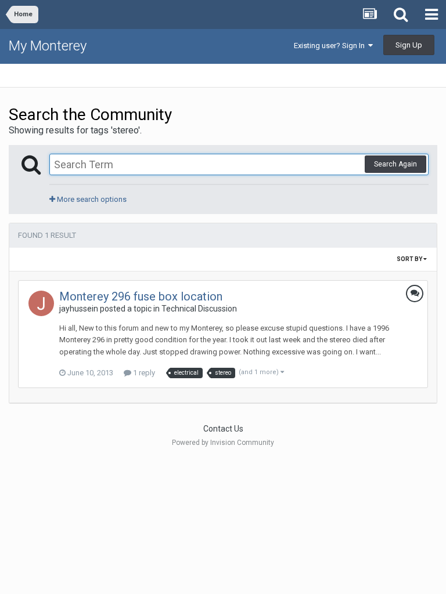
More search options (91, 199)
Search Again (395, 164)
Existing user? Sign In (331, 45)
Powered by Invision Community (223, 443)
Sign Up (408, 45)
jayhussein (78, 308)
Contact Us (223, 428)
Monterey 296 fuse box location (140, 296)
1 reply (143, 372)
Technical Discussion (199, 308)
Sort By (410, 259)
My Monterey (48, 46)
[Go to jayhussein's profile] (41, 303)
